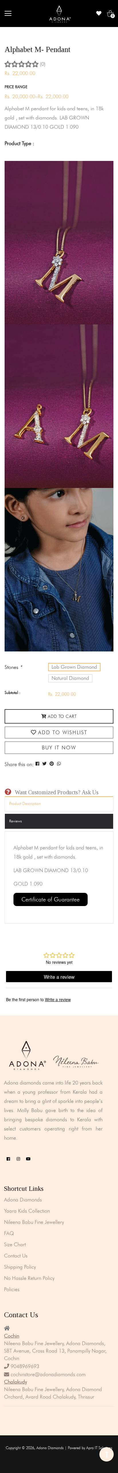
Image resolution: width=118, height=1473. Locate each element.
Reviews (15, 821)
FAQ (9, 1233)
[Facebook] (8, 1159)
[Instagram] (18, 1159)
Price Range (16, 86)
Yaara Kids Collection (27, 1211)
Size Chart (15, 1244)
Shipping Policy (20, 1267)
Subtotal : (12, 692)
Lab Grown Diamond (74, 667)
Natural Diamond (70, 678)
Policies (11, 1289)
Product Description (25, 803)
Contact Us (15, 1256)
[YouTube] (28, 1159)
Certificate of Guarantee (50, 899)
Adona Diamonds (23, 1200)
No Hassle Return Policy (29, 1278)
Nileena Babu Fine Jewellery (34, 1222)
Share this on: (19, 764)
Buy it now (59, 748)
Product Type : (19, 143)
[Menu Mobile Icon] (8, 13)
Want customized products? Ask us (57, 792)
